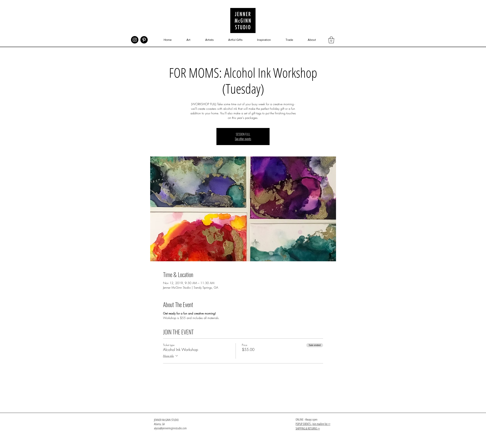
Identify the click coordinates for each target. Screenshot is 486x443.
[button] (331, 39)
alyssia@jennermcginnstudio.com (170, 428)
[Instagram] (134, 39)
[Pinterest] (144, 39)
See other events (243, 139)
